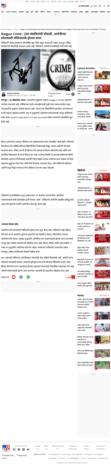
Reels (49, 12)
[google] (55, 94)
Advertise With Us (57, 447)
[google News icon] (21, 277)
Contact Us (37, 447)
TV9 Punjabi (52, 458)
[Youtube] (28, 449)
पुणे (32, 12)
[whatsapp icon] (28, 277)
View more (103, 68)
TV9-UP (82, 1)
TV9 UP (83, 458)
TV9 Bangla (88, 454)
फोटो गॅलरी (65, 12)
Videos (57, 12)
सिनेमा (43, 12)
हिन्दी (27, 1)
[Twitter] (19, 449)
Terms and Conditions (100, 447)
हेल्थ (108, 12)
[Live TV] (99, 5)
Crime (15, 29)
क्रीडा (36, 12)
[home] (2, 11)
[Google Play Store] (8, 457)
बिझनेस (102, 12)
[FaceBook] (14, 449)
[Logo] (3, 6)
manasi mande (13, 93)
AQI (95, 6)
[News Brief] (83, 6)
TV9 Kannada (77, 454)
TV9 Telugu (66, 454)
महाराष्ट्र (21, 12)
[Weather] (92, 6)
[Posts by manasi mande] (3, 94)
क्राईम (81, 12)
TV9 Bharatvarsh (54, 454)
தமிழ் (64, 1)
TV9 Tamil (62, 458)
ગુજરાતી (53, 1)
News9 (32, 1)
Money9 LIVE (103, 458)
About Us (46, 447)
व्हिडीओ (81, 170)
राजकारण (74, 12)
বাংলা (48, 1)
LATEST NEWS (11, 12)
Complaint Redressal (73, 447)
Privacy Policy (86, 447)
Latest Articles (86, 68)
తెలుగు (43, 1)
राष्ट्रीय (87, 12)
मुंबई (27, 12)
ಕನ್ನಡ (38, 1)
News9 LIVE (92, 458)
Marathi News (6, 29)
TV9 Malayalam (73, 458)
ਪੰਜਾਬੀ (59, 1)
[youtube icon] (13, 277)
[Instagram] (23, 449)
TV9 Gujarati (98, 454)
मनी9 (76, 1)
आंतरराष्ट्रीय (94, 12)
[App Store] (23, 457)
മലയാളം (70, 1)
